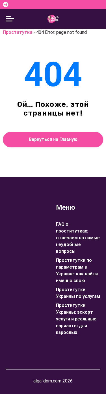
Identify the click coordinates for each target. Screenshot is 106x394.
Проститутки (17, 32)
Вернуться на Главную (53, 139)
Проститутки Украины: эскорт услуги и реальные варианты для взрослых (76, 319)
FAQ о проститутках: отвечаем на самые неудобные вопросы (78, 238)
